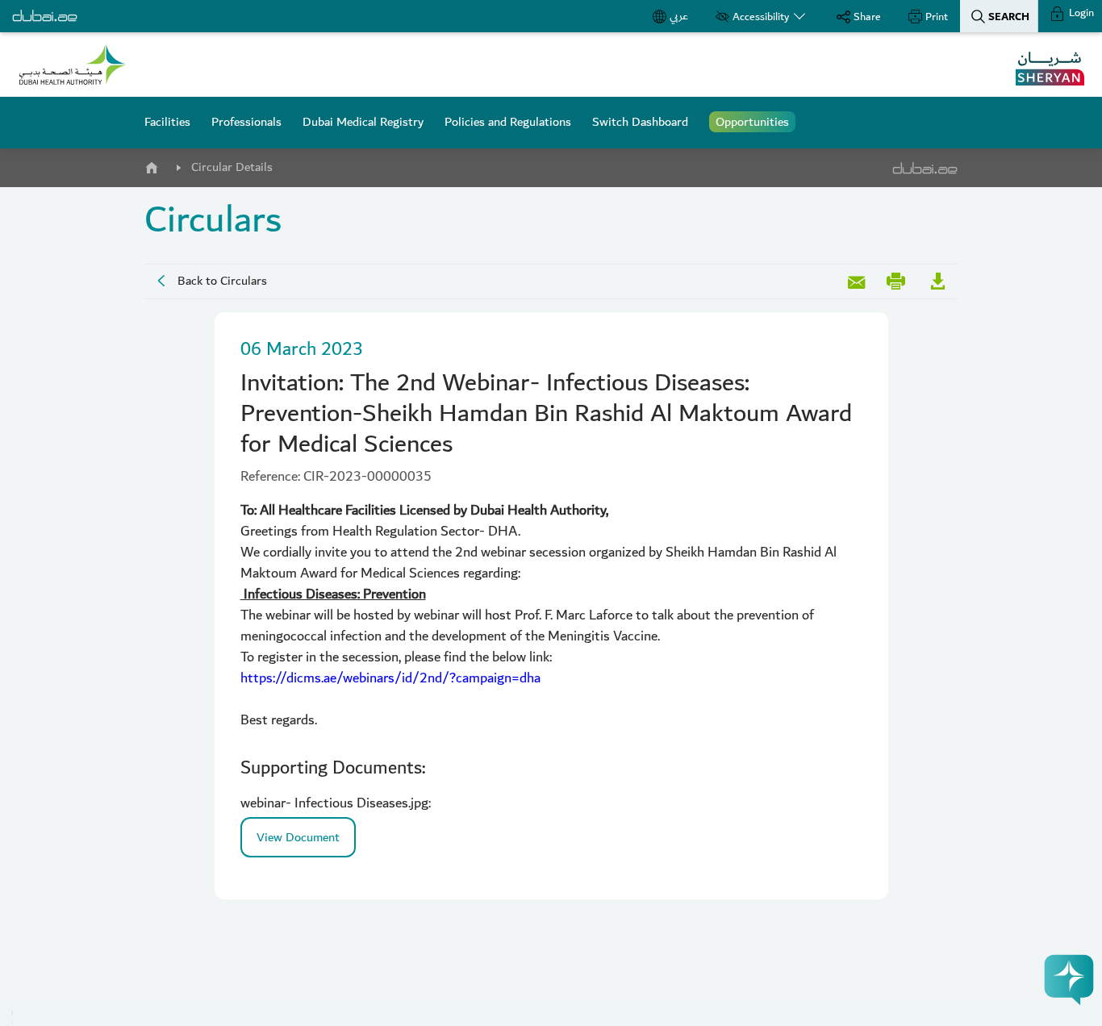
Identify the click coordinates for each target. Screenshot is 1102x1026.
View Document (298, 837)
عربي (679, 16)
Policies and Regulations (508, 121)
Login (1080, 13)
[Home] (150, 164)
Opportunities (752, 121)
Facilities (167, 121)
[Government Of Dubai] (72, 64)
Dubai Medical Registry (363, 121)
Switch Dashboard (640, 121)
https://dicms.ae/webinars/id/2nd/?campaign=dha (390, 678)
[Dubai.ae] (44, 16)
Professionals (246, 121)
